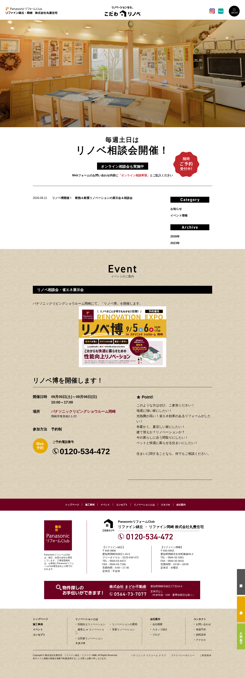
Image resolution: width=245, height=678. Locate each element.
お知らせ (176, 208)
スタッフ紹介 (160, 629)
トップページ (72, 504)
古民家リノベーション (90, 638)
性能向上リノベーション (91, 624)
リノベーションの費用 (124, 624)
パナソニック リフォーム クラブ (148, 655)
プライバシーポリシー (183, 655)
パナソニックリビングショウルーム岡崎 (83, 411)
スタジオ (165, 504)
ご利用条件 (205, 655)
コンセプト (122, 504)
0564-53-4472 (118, 560)
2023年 (175, 243)
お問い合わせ (203, 624)
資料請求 (201, 634)
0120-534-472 (85, 451)
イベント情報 (179, 215)
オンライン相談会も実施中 (122, 166)
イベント (105, 504)
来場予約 (201, 629)
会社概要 (157, 624)
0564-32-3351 (176, 557)
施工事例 (90, 504)
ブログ (156, 634)
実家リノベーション (123, 629)
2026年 (175, 236)
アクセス (201, 639)
